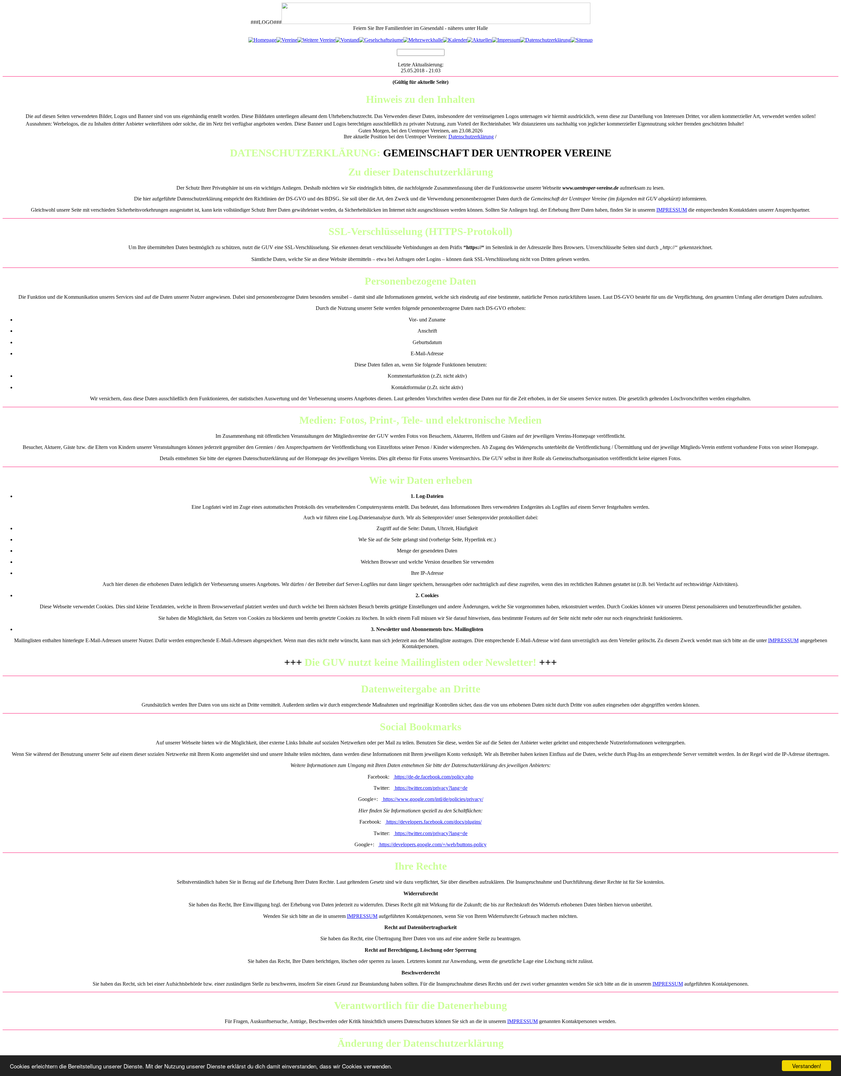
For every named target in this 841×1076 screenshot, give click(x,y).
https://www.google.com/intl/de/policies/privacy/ (432, 799)
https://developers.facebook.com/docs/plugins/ (433, 822)
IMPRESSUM (671, 210)
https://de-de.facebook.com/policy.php (433, 777)
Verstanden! (806, 1066)
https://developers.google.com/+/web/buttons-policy (432, 844)
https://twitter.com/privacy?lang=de (430, 788)
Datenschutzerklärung (471, 136)
